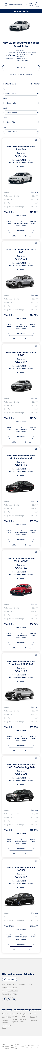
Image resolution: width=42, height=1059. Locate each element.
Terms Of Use (17, 1046)
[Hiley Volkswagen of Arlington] (13, 4)
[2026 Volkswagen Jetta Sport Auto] (21, 178)
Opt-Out (37, 1046)
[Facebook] (4, 999)
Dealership (35, 1009)
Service (16, 1009)
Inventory (7, 1009)
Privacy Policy (12, 1046)
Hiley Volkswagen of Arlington (5, 1046)
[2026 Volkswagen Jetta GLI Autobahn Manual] (21, 487)
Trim (5, 118)
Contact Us (10, 979)
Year (5, 89)
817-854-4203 (13, 991)
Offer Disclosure (21, 166)
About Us (33, 1014)
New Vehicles (6, 1014)
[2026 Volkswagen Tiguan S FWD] (21, 384)
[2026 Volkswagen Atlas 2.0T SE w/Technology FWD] (21, 796)
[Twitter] (9, 999)
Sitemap (21, 1046)
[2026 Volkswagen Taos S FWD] (21, 281)
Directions (33, 1020)
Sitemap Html (27, 1046)
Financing (25, 1009)
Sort (5, 127)
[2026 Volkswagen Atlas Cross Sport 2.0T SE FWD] (21, 693)
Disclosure (29, 74)
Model (5, 108)
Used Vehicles (6, 1017)
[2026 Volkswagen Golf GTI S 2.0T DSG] (21, 590)
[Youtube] (14, 999)
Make (5, 99)
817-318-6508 (11, 988)
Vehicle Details (21, 68)
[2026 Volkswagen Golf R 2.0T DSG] (21, 899)
